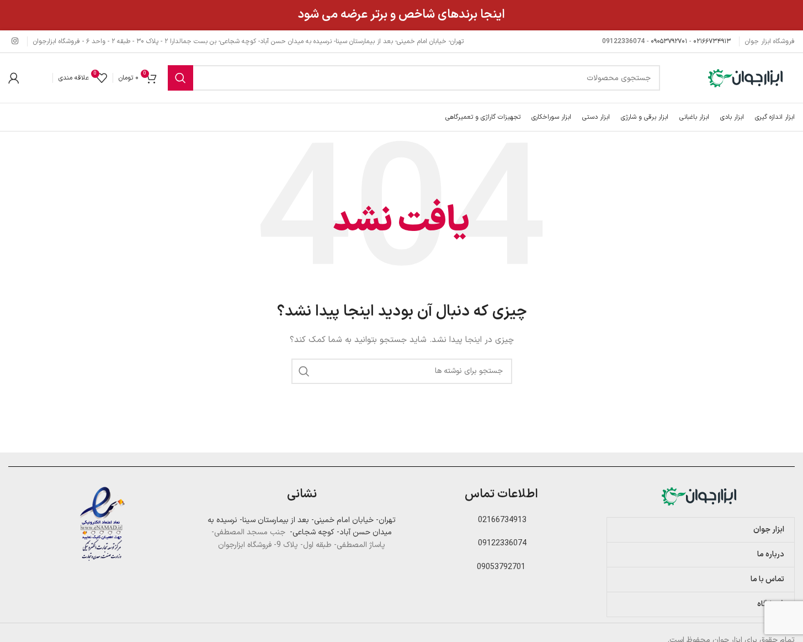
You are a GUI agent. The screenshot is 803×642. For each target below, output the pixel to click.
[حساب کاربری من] (14, 78)
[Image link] (700, 496)
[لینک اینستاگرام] (15, 42)
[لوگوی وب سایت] (747, 77)
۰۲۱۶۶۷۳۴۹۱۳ (712, 41)
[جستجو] (180, 78)
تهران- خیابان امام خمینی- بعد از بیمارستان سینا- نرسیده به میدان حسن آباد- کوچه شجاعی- (302, 526)
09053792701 (501, 567)
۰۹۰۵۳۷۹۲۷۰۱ (669, 41)
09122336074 (501, 543)
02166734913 (501, 520)
